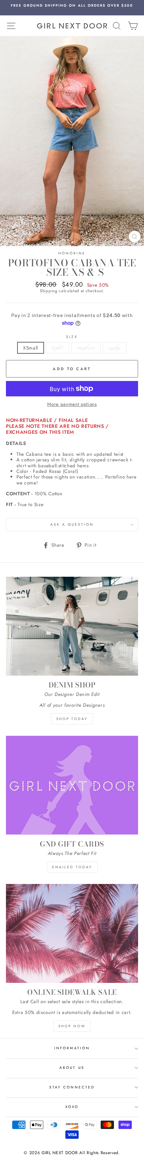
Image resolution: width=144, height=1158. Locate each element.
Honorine (72, 253)
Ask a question (72, 524)
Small (57, 347)
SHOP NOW (72, 1026)
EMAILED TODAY (72, 867)
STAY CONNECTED (72, 1087)
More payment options (72, 404)
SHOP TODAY (72, 718)
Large (114, 347)
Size (72, 337)
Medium (86, 347)
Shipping (48, 291)
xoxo (72, 1106)
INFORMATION (72, 1048)
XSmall (30, 347)
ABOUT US (71, 1067)
